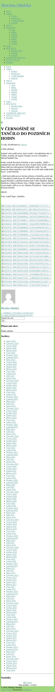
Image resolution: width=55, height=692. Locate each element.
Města (13, 32)
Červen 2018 (11, 550)
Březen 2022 (11, 445)
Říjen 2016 (10, 596)
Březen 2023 (11, 418)
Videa (8, 46)
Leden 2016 (11, 617)
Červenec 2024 (12, 380)
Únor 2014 (10, 670)
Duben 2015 (11, 638)
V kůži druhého (17, 21)
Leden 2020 (11, 506)
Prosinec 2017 (12, 564)
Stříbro (14, 39)
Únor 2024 (10, 392)
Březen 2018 (11, 557)
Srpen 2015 (11, 628)
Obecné (14, 23)
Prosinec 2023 (12, 397)
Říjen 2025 (10, 360)
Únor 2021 (10, 476)
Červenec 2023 (12, 408)
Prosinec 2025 (12, 355)
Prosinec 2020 (12, 480)
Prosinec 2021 (12, 452)
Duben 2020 (11, 499)
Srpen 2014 (11, 656)
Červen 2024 (11, 383)
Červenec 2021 (12, 464)
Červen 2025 (11, 362)
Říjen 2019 (10, 513)
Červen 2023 (11, 411)
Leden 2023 (11, 422)
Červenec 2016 (12, 603)
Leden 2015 (11, 645)
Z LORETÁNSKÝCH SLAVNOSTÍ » (17, 315)
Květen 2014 (11, 663)
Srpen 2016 (11, 601)
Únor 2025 (10, 371)
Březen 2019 (11, 529)
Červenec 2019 (12, 520)
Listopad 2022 (12, 427)
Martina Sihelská (16, 5)
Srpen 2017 (11, 573)
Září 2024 (10, 376)
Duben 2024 (11, 387)
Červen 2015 (11, 633)
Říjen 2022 (10, 429)
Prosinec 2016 (12, 591)
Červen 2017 (11, 577)
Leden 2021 (11, 478)
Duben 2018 (11, 554)
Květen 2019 (11, 524)
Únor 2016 (10, 615)
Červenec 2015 (12, 631)
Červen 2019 (11, 522)
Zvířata (14, 44)
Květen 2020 (11, 496)
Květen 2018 (11, 552)
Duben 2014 (11, 666)
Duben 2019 (11, 527)
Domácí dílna (16, 51)
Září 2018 (10, 543)
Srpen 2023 (11, 406)
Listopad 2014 (12, 649)
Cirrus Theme (6, 690)
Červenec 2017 (12, 575)
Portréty (14, 34)
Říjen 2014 (10, 652)
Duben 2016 (11, 610)
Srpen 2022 (11, 434)
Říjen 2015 (10, 624)
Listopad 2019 (12, 510)
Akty (13, 30)
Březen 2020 (11, 501)
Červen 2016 (11, 605)
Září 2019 (10, 515)
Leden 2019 (11, 533)
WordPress (27, 690)
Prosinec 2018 (12, 536)
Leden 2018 (11, 561)
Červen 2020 (11, 494)
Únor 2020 (10, 503)
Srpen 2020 (11, 489)
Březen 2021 (11, 473)
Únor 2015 (10, 642)
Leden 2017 (11, 589)
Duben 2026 (11, 348)
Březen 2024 (11, 390)
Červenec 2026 (12, 343)
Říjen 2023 (10, 401)
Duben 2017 (11, 582)
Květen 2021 (11, 469)
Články (9, 14)
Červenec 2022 (12, 436)
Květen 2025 (11, 364)
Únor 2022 (10, 448)
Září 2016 (10, 598)
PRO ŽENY (11, 48)
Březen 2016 (11, 612)
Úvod (8, 11)
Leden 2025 (11, 374)
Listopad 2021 (12, 455)
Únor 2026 (10, 353)
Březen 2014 (11, 668)
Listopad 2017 (12, 566)
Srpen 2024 (11, 378)
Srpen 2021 (11, 462)
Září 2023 (10, 404)
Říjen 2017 (10, 568)
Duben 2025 (11, 367)
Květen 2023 (11, 413)
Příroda (14, 37)
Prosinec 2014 (12, 647)
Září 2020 (10, 487)
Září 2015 (10, 626)
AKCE (9, 25)
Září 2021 (10, 459)
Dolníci (14, 16)
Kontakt (9, 62)
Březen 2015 (11, 640)
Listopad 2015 (12, 622)
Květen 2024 (11, 385)
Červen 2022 (11, 438)
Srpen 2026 (11, 341)
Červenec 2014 (12, 659)
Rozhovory (15, 18)
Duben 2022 (11, 443)
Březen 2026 (11, 350)
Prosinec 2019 (12, 508)
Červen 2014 (11, 661)
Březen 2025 (11, 369)
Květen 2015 (11, 635)
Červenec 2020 (12, 492)
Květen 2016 (11, 608)
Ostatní (14, 41)
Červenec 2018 (12, 547)
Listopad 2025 (12, 357)
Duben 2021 (11, 471)
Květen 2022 (11, 441)
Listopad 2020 (12, 482)
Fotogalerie (10, 28)
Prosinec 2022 (12, 425)
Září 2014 (10, 654)
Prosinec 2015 (12, 619)
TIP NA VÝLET (13, 60)
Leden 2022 (11, 450)
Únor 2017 (10, 587)
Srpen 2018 (11, 545)
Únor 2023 (10, 420)
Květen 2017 (11, 580)
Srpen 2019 (11, 517)
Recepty (14, 53)
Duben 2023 (11, 415)
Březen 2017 (11, 584)
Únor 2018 (10, 559)
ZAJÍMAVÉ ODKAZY (16, 58)
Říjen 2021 (10, 457)
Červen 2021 (11, 466)
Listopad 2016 (12, 594)
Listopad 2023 (12, 399)
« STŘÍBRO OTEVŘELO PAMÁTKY (17, 313)
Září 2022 (10, 431)
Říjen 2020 (10, 485)
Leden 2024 (11, 394)
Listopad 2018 (12, 538)
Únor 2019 (10, 531)
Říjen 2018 (10, 540)
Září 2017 (10, 571)
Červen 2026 (11, 346)
